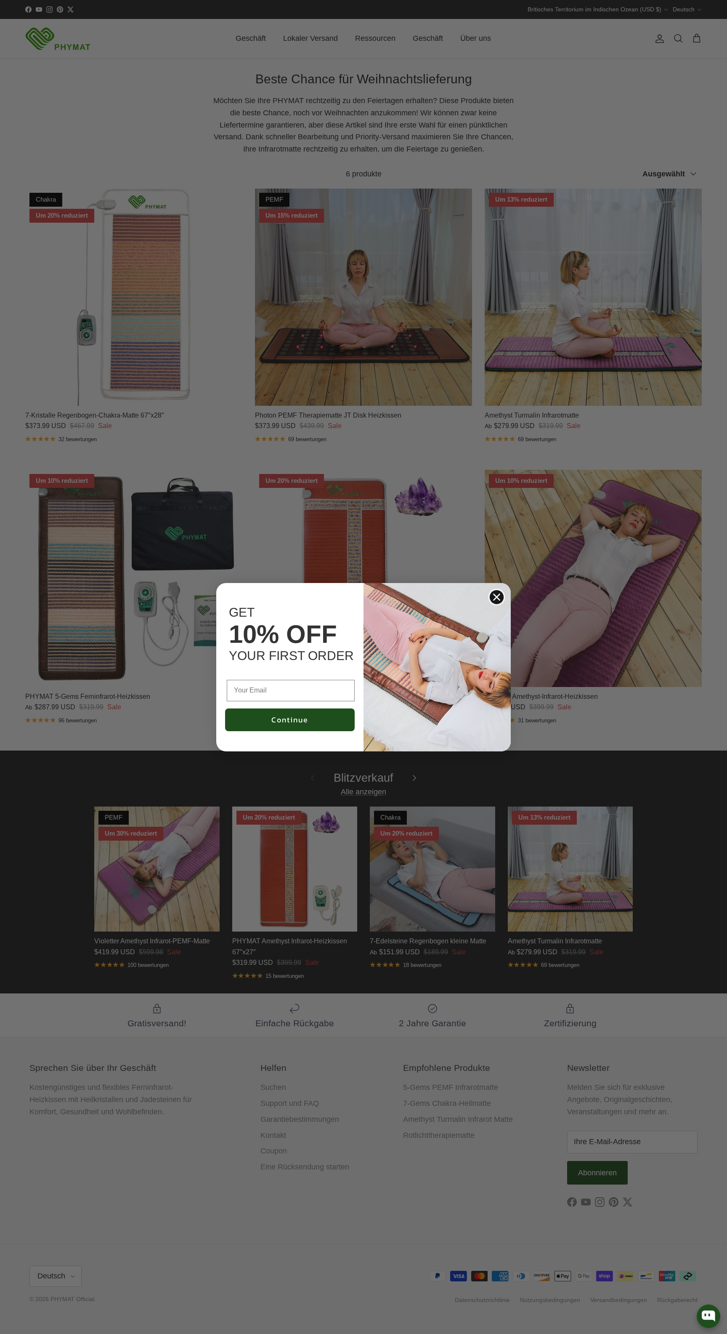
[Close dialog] (496, 597)
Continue (289, 719)
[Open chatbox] (708, 1316)
